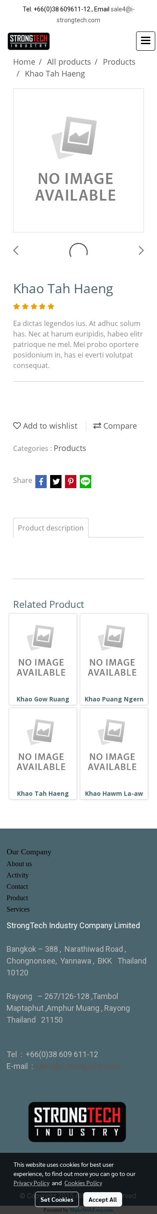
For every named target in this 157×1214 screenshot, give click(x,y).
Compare (119, 425)
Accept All (103, 1199)
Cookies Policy (83, 1182)
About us (19, 863)
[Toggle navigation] (145, 41)
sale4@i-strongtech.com (78, 1066)
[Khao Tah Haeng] (78, 161)
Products (70, 448)
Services (18, 909)
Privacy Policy (31, 1182)
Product (17, 898)
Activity (18, 875)
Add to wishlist (49, 425)
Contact (17, 886)
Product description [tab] (51, 528)
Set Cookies (57, 1199)
